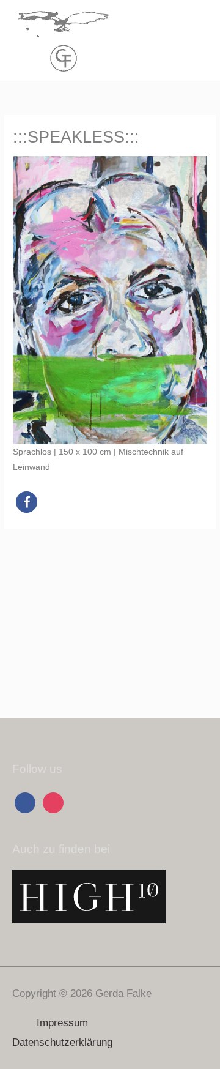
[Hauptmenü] (195, 41)
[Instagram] (53, 802)
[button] (26, 502)
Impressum (62, 1023)
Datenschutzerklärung (62, 1042)
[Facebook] (25, 802)
